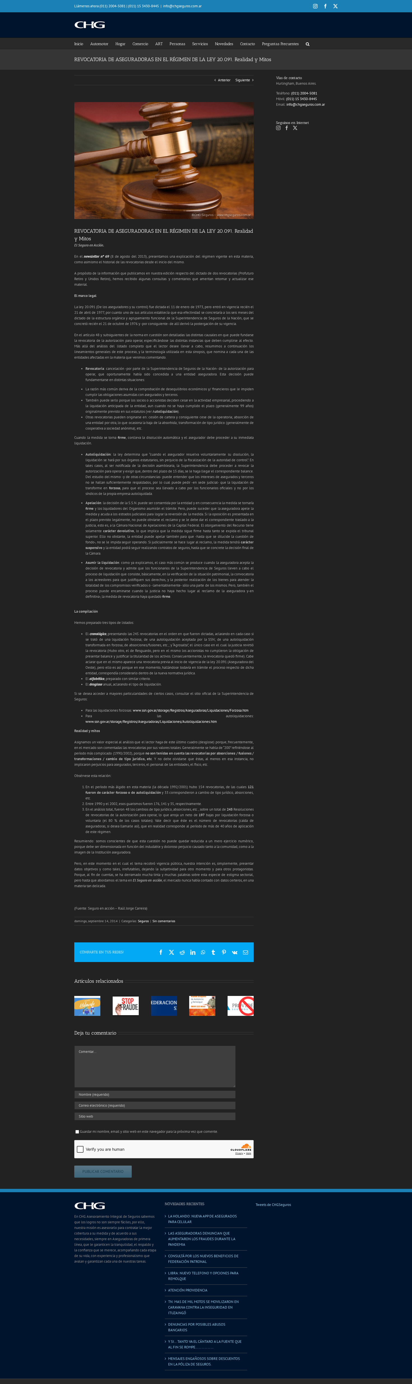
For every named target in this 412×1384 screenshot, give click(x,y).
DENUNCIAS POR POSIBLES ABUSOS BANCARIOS (196, 1327)
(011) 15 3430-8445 (301, 98)
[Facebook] (286, 128)
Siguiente (242, 80)
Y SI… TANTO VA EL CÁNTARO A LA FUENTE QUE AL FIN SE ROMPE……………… (205, 1344)
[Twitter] (295, 128)
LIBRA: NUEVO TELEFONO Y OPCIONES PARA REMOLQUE (203, 1276)
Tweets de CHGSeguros (273, 1204)
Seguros (143, 921)
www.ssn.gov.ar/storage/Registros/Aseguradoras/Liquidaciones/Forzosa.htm (191, 710)
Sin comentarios (163, 921)
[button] (307, 43)
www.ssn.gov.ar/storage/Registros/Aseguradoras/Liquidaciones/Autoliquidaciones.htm (151, 721)
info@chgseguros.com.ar (182, 6)
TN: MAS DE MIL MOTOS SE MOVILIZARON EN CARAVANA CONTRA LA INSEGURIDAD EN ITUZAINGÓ (203, 1307)
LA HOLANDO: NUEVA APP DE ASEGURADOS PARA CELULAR (202, 1219)
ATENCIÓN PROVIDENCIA (187, 1290)
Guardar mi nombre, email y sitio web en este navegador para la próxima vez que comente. (149, 1131)
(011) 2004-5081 (304, 93)
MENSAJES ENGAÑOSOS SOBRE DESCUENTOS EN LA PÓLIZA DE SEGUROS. (204, 1361)
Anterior (224, 80)
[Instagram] (278, 128)
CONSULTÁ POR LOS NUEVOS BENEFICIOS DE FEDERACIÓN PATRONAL (203, 1259)
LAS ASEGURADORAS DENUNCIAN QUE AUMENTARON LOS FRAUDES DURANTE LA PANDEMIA (201, 1239)
